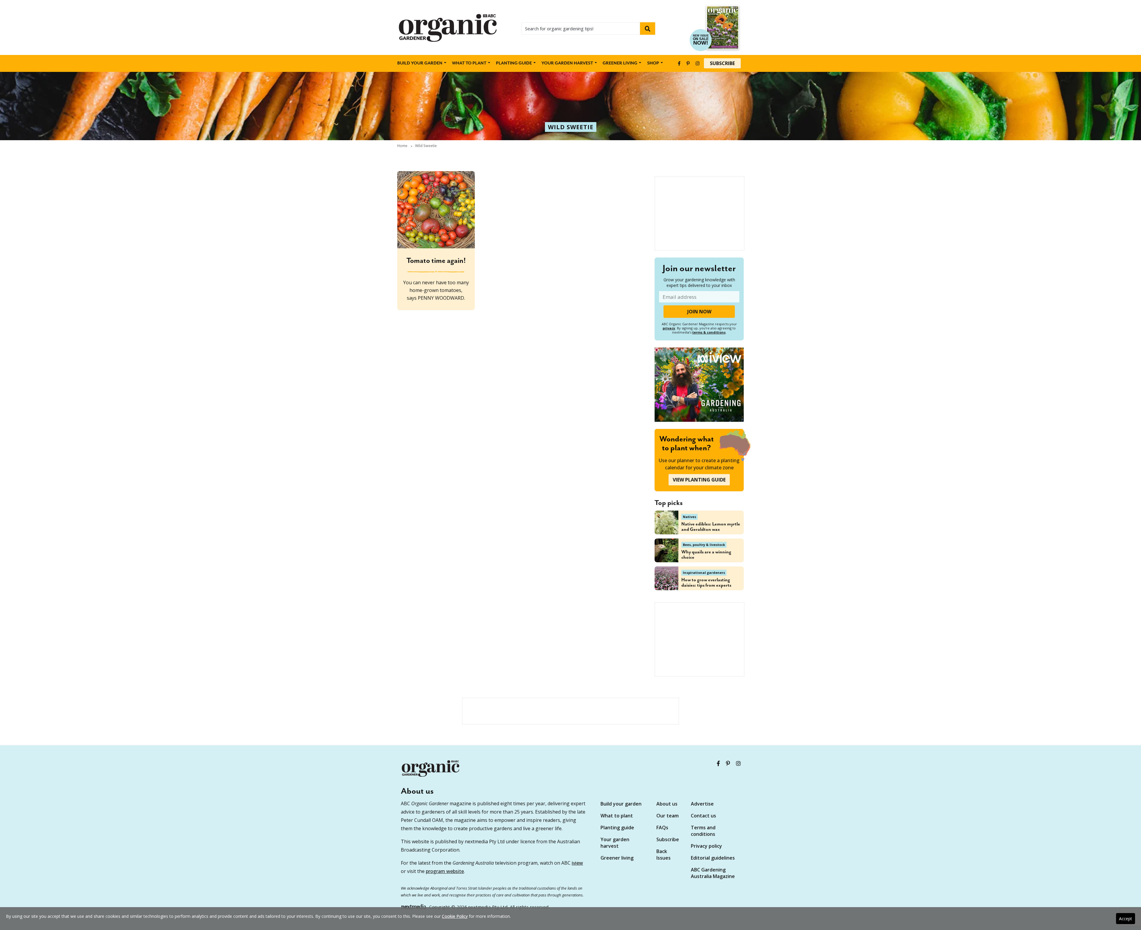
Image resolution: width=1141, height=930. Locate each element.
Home (402, 146)
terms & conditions (709, 332)
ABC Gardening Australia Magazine (713, 873)
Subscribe (722, 63)
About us (666, 803)
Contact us (703, 815)
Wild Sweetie (570, 127)
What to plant (469, 63)
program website (445, 871)
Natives (689, 516)
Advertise (702, 803)
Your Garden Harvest (567, 63)
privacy (669, 328)
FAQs (662, 827)
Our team (667, 815)
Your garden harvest (615, 842)
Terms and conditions (703, 830)
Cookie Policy (455, 916)
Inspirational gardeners (704, 572)
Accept (1125, 918)
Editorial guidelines (713, 858)
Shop (653, 63)
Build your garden (419, 63)
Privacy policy (706, 846)
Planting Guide (514, 63)
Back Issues (663, 854)
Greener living (620, 63)
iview (577, 863)
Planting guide (617, 827)
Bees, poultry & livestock (704, 544)
